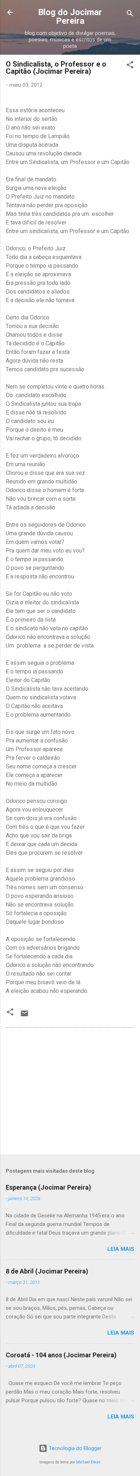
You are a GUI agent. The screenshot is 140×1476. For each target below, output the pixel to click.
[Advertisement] (70, 1092)
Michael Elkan (88, 1462)
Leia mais (120, 1249)
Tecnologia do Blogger (74, 1448)
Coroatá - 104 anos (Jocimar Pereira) (61, 1355)
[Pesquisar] (130, 15)
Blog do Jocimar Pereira (70, 16)
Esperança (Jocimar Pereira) (48, 1187)
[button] (130, 66)
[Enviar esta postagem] (24, 1016)
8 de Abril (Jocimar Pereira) (47, 1271)
